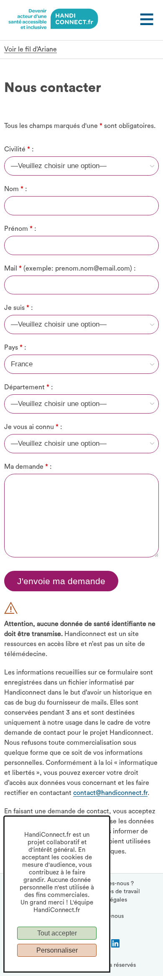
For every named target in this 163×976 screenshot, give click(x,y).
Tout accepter (57, 933)
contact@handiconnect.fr (110, 792)
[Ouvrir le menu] (146, 20)
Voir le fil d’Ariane (30, 49)
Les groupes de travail (111, 891)
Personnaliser (57, 950)
